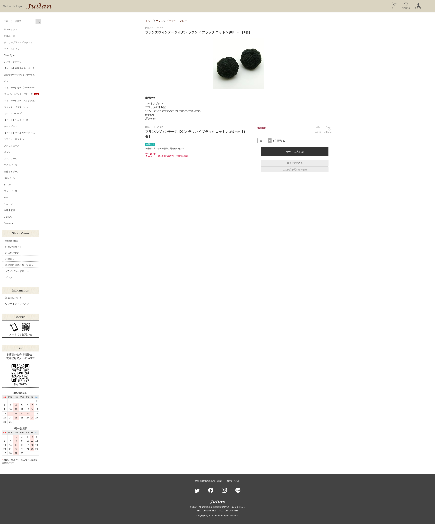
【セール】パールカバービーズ (19, 133)
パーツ (7, 197)
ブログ (8, 277)
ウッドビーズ (10, 191)
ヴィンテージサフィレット (17, 107)
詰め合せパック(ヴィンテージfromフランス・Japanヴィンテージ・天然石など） (22, 74)
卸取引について (13, 297)
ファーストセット (13, 49)
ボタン (7, 152)
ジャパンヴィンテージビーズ (18, 94)
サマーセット (10, 29)
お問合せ (10, 259)
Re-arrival (8, 223)
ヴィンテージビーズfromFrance (19, 87)
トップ (149, 20)
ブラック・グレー (176, 20)
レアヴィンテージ (13, 62)
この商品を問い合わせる (295, 169)
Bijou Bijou (9, 55)
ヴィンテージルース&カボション (20, 100)
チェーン (8, 204)
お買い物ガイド (13, 246)
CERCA (8, 217)
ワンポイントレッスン (17, 303)
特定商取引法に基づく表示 (19, 265)
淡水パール (9, 178)
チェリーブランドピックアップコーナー (22, 42)
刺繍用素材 (9, 210)
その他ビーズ (10, 165)
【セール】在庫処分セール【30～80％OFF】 (22, 68)
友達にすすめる (295, 163)
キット (7, 81)
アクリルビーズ (11, 145)
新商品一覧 (9, 36)
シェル (7, 184)
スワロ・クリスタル (14, 139)
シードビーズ (10, 126)
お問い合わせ (233, 481)
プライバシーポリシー (17, 271)
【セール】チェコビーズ (16, 120)
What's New (11, 240)
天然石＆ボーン (11, 171)
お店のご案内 (12, 253)
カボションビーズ (13, 113)
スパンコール (10, 158)
